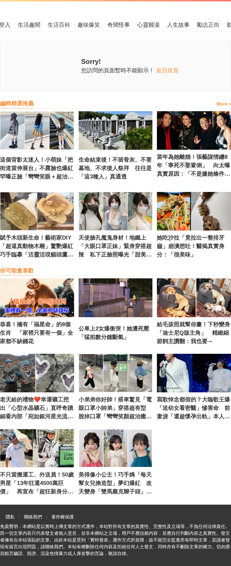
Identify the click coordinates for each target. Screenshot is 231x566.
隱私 (10, 516)
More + (224, 104)
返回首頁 (167, 70)
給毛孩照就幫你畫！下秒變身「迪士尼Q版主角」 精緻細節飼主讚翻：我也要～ (193, 332)
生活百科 (59, 25)
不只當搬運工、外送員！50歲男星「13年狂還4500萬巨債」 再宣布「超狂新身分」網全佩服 (37, 483)
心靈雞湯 (148, 25)
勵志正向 (208, 25)
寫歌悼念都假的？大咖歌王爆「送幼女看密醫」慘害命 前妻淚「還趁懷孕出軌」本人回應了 (193, 408)
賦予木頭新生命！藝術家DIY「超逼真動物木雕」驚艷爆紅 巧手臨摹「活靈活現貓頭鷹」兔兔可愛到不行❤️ (37, 246)
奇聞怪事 (118, 25)
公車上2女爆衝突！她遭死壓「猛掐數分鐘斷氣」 (114, 332)
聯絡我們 (33, 516)
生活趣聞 (29, 25)
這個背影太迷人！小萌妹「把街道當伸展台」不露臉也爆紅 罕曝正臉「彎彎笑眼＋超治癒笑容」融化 (37, 168)
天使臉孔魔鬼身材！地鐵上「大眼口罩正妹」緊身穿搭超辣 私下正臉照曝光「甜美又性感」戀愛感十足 (115, 246)
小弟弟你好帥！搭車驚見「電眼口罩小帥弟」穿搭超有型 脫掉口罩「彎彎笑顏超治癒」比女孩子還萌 (115, 408)
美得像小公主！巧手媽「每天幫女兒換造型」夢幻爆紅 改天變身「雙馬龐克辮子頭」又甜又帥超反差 (115, 483)
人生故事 (178, 25)
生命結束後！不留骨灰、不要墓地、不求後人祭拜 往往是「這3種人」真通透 (115, 168)
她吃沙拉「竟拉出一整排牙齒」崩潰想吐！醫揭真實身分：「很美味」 (191, 246)
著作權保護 (62, 516)
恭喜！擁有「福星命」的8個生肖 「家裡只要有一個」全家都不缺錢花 (36, 332)
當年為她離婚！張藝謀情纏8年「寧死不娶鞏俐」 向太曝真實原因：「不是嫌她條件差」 (193, 166)
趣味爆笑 (88, 25)
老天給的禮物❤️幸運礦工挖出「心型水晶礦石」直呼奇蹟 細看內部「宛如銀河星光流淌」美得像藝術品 (37, 408)
